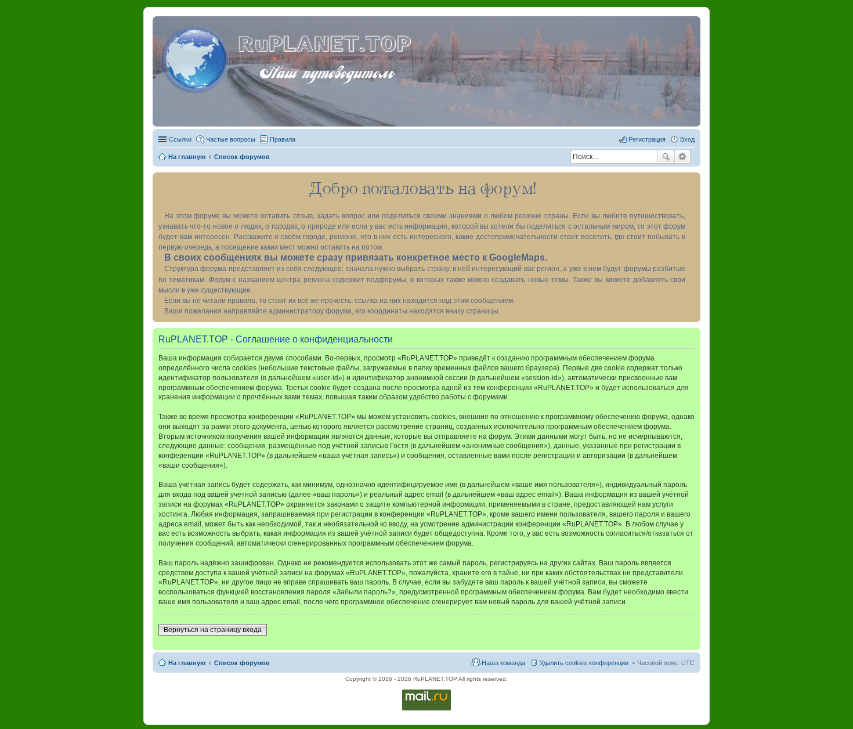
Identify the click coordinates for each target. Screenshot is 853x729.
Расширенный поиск (683, 157)
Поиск (666, 157)
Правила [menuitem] (282, 139)
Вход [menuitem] (687, 139)
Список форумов (242, 662)
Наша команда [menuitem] (503, 662)
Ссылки (180, 139)
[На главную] (197, 57)
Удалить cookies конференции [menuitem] (584, 662)
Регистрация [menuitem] (647, 139)
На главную (186, 662)
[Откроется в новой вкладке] (426, 709)
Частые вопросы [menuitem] (230, 139)
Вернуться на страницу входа (213, 630)
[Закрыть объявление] (691, 181)
